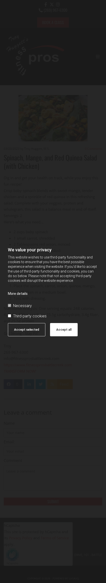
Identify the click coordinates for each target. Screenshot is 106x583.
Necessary (22, 305)
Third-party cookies (30, 316)
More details (18, 294)
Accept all (63, 329)
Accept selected (26, 329)
